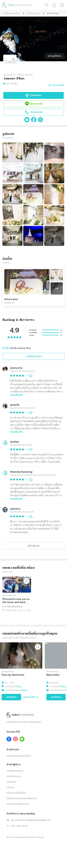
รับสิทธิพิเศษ (35, 95)
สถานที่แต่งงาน (14, 776)
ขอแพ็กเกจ (11, 697)
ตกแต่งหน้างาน (33, 13)
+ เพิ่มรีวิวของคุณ (33, 356)
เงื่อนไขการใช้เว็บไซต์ (16, 792)
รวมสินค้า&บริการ (15, 770)
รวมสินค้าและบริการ (11, 13)
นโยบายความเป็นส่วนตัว (18, 804)
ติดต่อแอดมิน (36, 103)
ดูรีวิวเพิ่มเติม (33, 546)
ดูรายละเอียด (29, 697)
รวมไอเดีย (11, 781)
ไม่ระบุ (18, 686)
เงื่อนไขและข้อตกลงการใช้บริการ (22, 798)
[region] (33, 672)
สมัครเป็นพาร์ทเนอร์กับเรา (19, 755)
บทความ (10, 787)
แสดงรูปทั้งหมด (54, 55)
